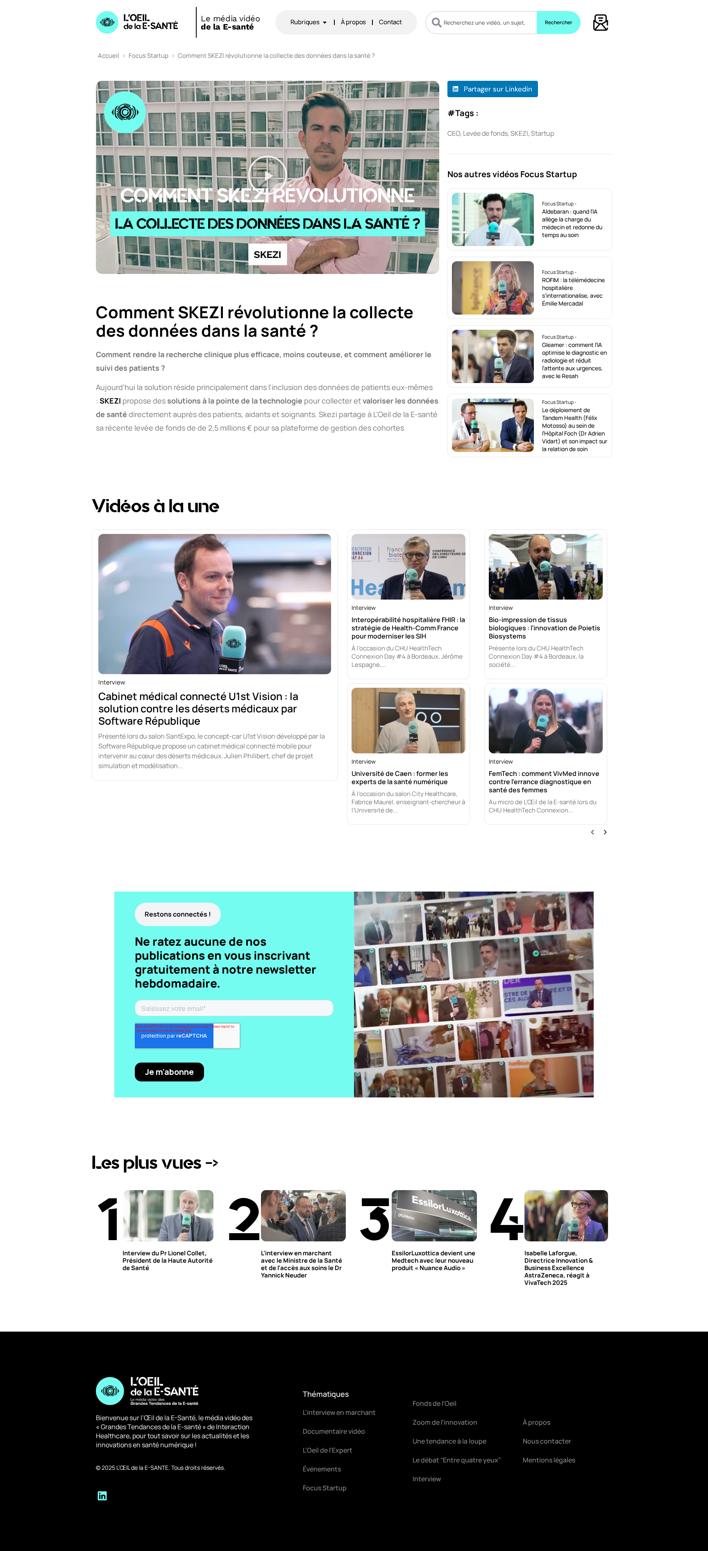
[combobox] (481, 22)
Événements (322, 1468)
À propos (536, 1422)
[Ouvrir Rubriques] (325, 22)
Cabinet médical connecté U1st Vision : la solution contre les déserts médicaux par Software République (198, 708)
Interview (111, 682)
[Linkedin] (102, 1495)
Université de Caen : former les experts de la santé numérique (400, 777)
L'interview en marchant (339, 1412)
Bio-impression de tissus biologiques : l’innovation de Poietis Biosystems (544, 628)
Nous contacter (547, 1441)
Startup (542, 133)
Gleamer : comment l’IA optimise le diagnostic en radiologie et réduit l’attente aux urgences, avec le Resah (574, 360)
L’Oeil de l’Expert (327, 1450)
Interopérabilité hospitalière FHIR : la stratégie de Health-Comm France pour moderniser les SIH (408, 628)
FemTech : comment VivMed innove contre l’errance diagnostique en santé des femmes (544, 781)
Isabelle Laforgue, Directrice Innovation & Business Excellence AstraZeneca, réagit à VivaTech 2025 (558, 1268)
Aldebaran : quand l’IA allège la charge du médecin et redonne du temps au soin (572, 223)
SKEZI (110, 401)
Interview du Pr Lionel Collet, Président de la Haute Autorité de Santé (168, 1260)
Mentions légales (549, 1459)
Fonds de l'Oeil (434, 1403)
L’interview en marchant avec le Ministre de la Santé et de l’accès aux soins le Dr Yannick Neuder (301, 1264)
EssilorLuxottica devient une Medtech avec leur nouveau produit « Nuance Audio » (433, 1260)
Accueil (108, 55)
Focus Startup (148, 55)
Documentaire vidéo (334, 1431)
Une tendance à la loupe (449, 1441)
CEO (453, 133)
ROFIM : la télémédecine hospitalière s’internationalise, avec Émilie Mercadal (573, 291)
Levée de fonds (485, 133)
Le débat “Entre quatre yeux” (457, 1459)
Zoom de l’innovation (445, 1422)
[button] (267, 177)
